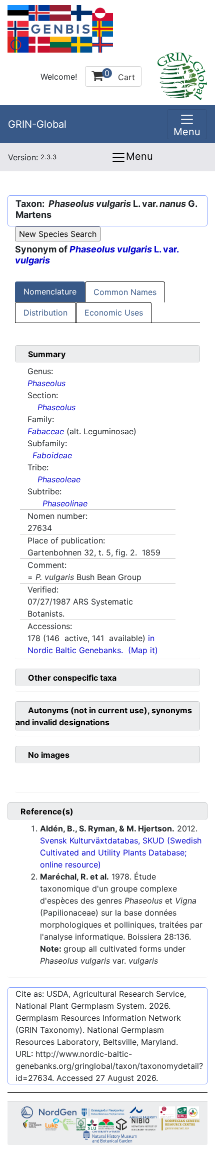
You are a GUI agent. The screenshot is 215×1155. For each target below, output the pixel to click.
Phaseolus (47, 383)
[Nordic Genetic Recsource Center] (60, 28)
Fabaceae (46, 431)
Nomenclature (50, 291)
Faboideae (52, 455)
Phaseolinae (65, 503)
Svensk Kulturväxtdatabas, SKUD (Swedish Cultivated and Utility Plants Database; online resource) (121, 852)
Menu (139, 156)
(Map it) (143, 650)
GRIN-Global (37, 124)
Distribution (46, 313)
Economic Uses (113, 313)
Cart (119, 75)
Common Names (125, 292)
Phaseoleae (59, 479)
